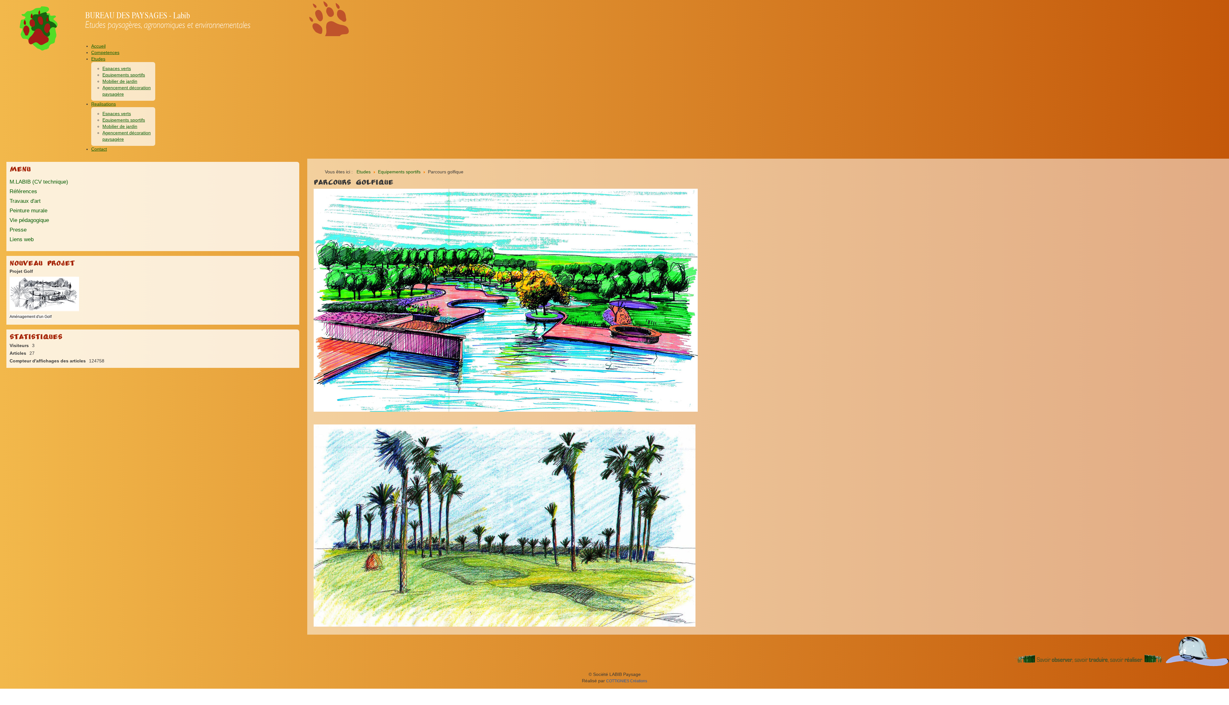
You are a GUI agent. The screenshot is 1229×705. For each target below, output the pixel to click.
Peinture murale (28, 211)
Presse (18, 230)
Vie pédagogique (29, 220)
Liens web (22, 239)
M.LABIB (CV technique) (39, 182)
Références (23, 191)
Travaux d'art (25, 201)
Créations (626, 681)
